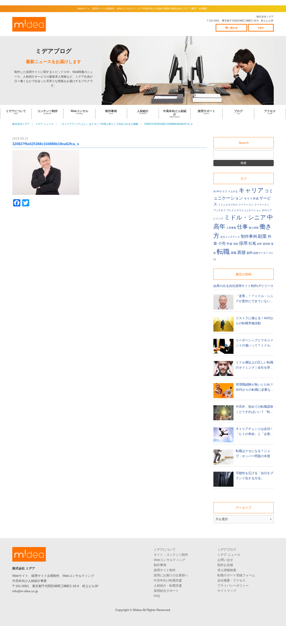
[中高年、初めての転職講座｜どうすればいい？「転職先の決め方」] (223, 412)
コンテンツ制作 (47, 112)
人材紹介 (143, 112)
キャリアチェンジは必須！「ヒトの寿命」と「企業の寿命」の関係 (254, 432)
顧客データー (260, 253)
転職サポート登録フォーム (236, 575)
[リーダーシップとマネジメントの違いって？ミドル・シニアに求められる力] (223, 346)
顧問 (249, 253)
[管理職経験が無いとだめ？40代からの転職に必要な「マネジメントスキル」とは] (223, 390)
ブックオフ (219, 210)
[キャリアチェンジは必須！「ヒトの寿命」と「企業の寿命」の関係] (223, 434)
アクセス (270, 112)
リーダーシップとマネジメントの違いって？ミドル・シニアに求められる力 (254, 343)
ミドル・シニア (245, 217)
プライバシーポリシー (233, 585)
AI (214, 191)
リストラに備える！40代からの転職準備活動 (255, 320)
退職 (233, 253)
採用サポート (206, 112)
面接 (241, 252)
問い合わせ (231, 27)
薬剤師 (266, 243)
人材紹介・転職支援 (168, 585)
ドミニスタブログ (228, 204)
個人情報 (254, 227)
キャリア (251, 190)
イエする (233, 191)
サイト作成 (251, 198)
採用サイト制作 (165, 570)
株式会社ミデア (29, 24)
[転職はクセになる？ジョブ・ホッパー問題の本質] (223, 457)
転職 (223, 251)
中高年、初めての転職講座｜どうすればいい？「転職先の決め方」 (254, 409)
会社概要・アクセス (231, 580)
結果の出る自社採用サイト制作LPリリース (243, 286)
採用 (243, 243)
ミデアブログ (226, 549)
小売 (222, 243)
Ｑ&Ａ (261, 27)
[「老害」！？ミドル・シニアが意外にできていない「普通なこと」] (223, 302)
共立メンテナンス (230, 237)
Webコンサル (79, 112)
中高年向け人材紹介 (174, 113)
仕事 (242, 227)
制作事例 (111, 112)
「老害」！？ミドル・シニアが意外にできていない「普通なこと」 (254, 299)
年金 (229, 243)
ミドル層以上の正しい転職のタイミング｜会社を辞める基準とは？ (254, 365)
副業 (262, 236)
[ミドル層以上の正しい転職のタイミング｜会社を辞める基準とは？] (223, 368)
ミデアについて (16, 112)
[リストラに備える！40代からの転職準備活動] (223, 324)
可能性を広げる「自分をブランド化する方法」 (254, 475)
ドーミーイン (246, 204)
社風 (252, 243)
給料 (259, 243)
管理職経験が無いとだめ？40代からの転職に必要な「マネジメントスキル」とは (254, 387)
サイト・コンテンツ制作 (171, 554)
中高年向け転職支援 (168, 580)
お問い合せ (225, 560)
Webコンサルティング (169, 560)
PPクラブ (222, 191)
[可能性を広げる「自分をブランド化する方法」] (223, 479)
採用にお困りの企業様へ (171, 575)
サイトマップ (226, 590)
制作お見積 (225, 565)
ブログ (238, 112)
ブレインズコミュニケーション (244, 210)
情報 (235, 243)
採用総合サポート (166, 590)
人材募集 (231, 227)
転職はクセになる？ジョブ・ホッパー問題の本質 (253, 453)
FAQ (157, 596)
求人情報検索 (226, 570)
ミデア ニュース (228, 554)
